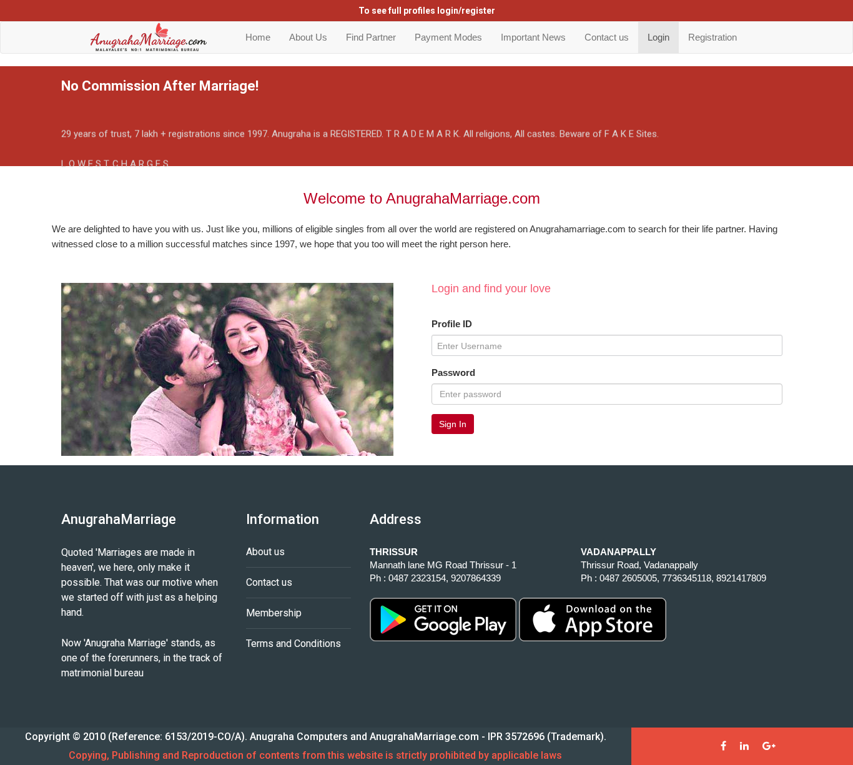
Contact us (606, 37)
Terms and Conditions (293, 643)
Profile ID (451, 323)
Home (257, 37)
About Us (308, 37)
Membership (274, 613)
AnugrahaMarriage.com (424, 737)
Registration (712, 37)
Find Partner (371, 37)
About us (265, 552)
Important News (533, 37)
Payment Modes (448, 37)
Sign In (452, 424)
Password (453, 372)
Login (658, 37)
